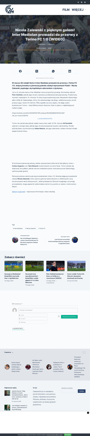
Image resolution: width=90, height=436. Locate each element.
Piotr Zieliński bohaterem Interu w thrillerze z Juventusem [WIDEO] (55, 276)
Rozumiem (67, 434)
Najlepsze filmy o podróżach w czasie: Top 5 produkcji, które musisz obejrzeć (58, 367)
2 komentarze (50, 283)
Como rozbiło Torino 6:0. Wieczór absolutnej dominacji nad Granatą (75, 276)
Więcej (77, 9)
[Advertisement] (45, 147)
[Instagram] (81, 2)
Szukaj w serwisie (67, 388)
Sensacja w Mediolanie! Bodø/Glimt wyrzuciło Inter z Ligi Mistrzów (12, 276)
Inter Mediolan (17, 228)
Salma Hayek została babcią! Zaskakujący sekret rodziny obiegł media (16, 367)
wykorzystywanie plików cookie (54, 434)
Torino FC (42, 228)
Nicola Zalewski (30, 228)
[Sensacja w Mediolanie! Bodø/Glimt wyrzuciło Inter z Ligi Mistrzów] (13, 266)
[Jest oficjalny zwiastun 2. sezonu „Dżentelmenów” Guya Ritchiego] (7, 407)
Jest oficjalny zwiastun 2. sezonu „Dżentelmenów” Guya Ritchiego (19, 407)
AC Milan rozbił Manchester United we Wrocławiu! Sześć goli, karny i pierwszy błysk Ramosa (37, 366)
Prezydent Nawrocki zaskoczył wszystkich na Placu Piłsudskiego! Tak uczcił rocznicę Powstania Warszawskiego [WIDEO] (79, 367)
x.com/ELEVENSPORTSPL (45, 118)
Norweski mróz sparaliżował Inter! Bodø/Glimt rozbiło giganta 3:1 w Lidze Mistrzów (32, 278)
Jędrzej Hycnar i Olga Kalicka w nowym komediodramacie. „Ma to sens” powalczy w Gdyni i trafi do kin (20, 395)
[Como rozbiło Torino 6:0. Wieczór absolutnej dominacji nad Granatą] (76, 266)
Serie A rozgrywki (18, 192)
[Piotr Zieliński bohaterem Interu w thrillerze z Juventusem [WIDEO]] (55, 266)
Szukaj (82, 391)
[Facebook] (78, 2)
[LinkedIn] (70, 71)
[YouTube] (85, 2)
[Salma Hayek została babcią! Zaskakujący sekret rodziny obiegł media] (7, 367)
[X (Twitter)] (37, 71)
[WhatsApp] (53, 71)
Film (66, 9)
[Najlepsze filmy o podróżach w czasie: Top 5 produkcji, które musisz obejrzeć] (49, 367)
